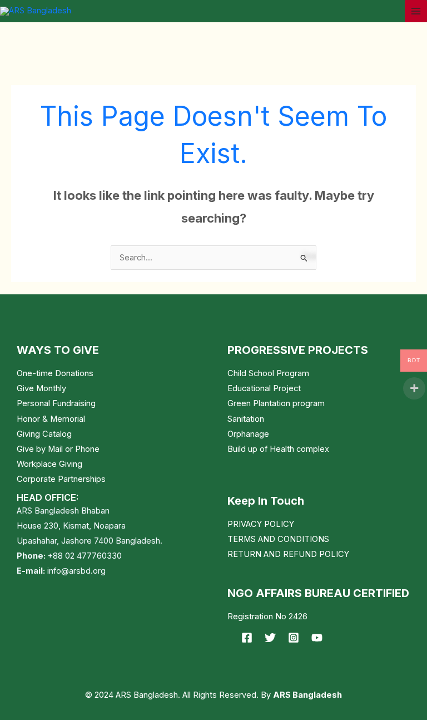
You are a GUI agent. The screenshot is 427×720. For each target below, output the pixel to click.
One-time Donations (55, 373)
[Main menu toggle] (416, 11)
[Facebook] (246, 637)
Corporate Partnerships (61, 479)
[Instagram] (293, 637)
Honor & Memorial (51, 419)
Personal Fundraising (56, 403)
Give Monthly (41, 388)
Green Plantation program (276, 403)
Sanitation (245, 419)
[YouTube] (316, 637)
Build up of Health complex (278, 449)
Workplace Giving (49, 464)
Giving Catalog (44, 434)
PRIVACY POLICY (260, 524)
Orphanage (248, 434)
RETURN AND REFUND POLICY (288, 554)
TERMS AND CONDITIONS (278, 539)
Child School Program (268, 373)
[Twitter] (270, 637)
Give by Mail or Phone (58, 449)
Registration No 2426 (267, 616)
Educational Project (264, 388)
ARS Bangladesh (307, 695)
